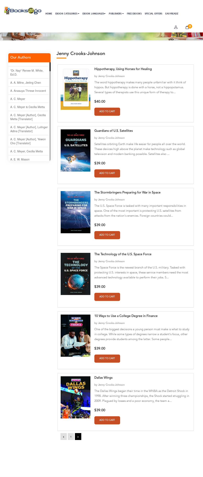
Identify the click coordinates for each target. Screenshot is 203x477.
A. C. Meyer (17, 99)
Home (48, 13)
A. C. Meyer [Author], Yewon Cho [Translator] (28, 141)
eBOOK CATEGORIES (66, 13)
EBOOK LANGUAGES (93, 13)
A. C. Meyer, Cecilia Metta (26, 151)
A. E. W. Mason (20, 159)
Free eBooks (134, 13)
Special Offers (153, 13)
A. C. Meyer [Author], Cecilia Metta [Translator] (28, 117)
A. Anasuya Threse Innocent (28, 91)
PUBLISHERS (115, 13)
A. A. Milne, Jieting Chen (25, 82)
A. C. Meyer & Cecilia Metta (27, 107)
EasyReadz (171, 13)
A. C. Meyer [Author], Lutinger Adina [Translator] (29, 129)
